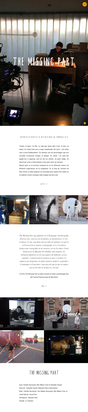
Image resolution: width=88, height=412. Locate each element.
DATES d (44, 184)
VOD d (44, 286)
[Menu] (84, 3)
